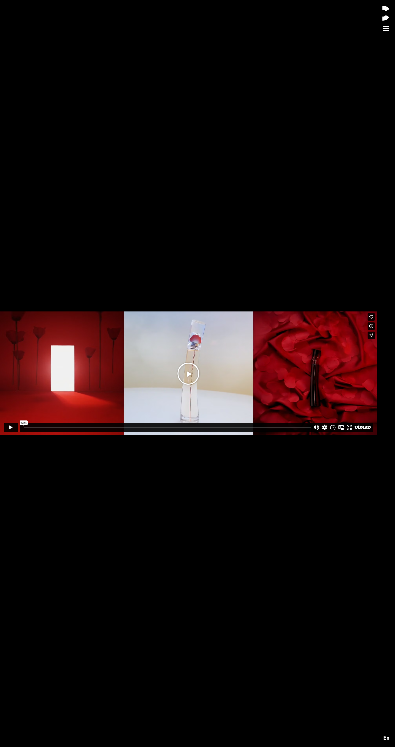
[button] (188, 373)
